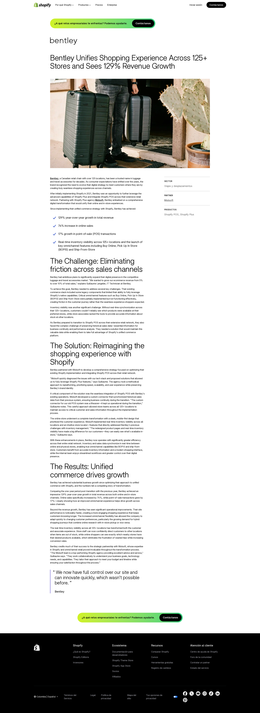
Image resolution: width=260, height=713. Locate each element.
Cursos (154, 657)
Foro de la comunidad (201, 657)
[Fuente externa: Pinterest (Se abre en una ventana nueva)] (185, 700)
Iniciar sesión (195, 5)
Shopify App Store (121, 665)
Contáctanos (216, 5)
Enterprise (112, 5)
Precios (99, 5)
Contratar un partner (200, 662)
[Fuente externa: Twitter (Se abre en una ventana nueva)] (191, 693)
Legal (93, 695)
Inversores (78, 662)
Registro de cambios (161, 668)
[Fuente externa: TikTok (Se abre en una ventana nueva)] (211, 693)
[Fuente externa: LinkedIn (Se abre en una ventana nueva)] (217, 693)
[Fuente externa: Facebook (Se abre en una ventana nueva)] (185, 693)
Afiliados (116, 676)
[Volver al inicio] (37, 647)
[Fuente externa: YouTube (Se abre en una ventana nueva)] (198, 693)
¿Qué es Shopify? (81, 651)
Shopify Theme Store (122, 660)
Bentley (54, 178)
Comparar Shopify (160, 651)
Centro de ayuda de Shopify (204, 651)
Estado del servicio (199, 668)
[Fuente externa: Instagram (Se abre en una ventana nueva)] (204, 693)
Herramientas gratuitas (162, 662)
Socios (115, 671)
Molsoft (99, 200)
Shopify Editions (81, 657)
